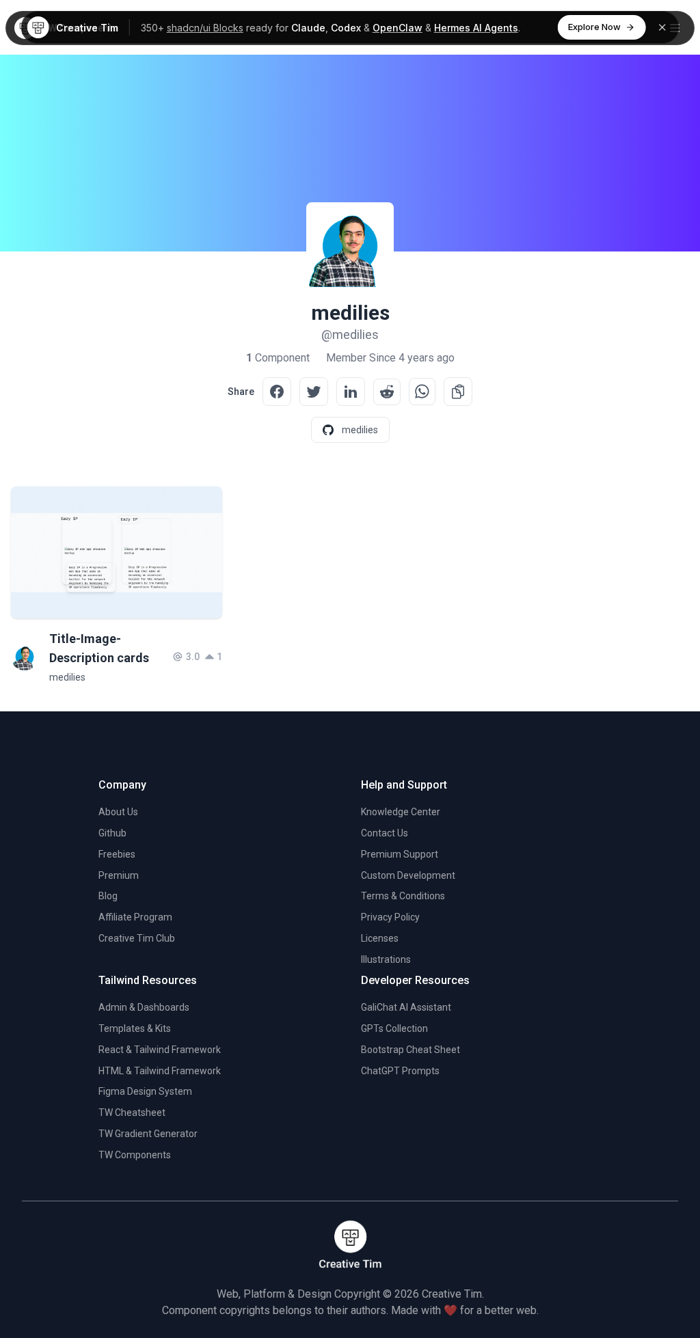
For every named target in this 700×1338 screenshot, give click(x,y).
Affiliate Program (135, 917)
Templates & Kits (134, 1028)
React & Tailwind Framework (159, 1049)
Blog (108, 895)
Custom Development (408, 875)
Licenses (380, 938)
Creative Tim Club (136, 938)
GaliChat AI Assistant (406, 1007)
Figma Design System (145, 1091)
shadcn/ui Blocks (205, 27)
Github (112, 833)
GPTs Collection (394, 1028)
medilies (67, 677)
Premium (118, 875)
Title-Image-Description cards (99, 648)
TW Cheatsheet (131, 1112)
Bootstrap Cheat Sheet (410, 1049)
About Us (118, 811)
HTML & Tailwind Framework (159, 1070)
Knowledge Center (400, 811)
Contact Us (384, 833)
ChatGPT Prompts (400, 1070)
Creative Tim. (453, 1293)
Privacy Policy (390, 917)
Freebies (116, 854)
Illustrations (386, 959)
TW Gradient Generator (148, 1133)
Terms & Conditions (403, 895)
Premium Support (399, 854)
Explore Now (594, 26)
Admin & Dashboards (143, 1007)
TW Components (134, 1154)
